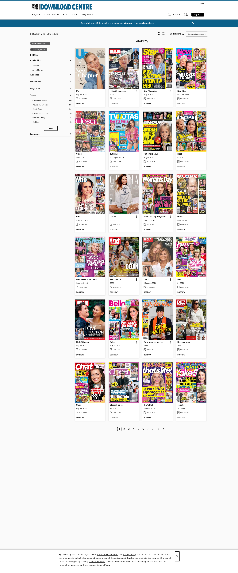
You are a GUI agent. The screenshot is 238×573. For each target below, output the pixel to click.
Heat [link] (179, 154)
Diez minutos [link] (183, 342)
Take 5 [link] (180, 405)
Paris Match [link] (115, 279)
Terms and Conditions (107, 554)
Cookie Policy (103, 565)
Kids (65, 14)
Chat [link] (78, 405)
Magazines (87, 14)
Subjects (36, 14)
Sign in (197, 14)
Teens (75, 14)
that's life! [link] (148, 405)
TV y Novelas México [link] (153, 342)
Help (202, 4)
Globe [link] (180, 216)
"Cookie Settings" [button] (97, 561)
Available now (38, 70)
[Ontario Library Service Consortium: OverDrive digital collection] (61, 6)
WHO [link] (78, 216)
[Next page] (163, 429)
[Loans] (186, 15)
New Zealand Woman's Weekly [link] (88, 279)
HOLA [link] (146, 279)
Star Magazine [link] (150, 91)
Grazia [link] (113, 216)
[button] (173, 15)
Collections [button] (50, 14)
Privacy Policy (129, 554)
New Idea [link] (181, 91)
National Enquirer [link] (152, 154)
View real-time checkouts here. (139, 23)
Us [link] (77, 91)
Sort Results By (177, 34)
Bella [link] (112, 342)
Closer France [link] (116, 405)
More (51, 128)
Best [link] (179, 279)
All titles (36, 66)
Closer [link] (79, 154)
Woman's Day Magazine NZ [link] (156, 216)
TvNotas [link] (114, 154)
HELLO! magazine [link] (118, 91)
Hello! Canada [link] (82, 342)
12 (158, 429)
